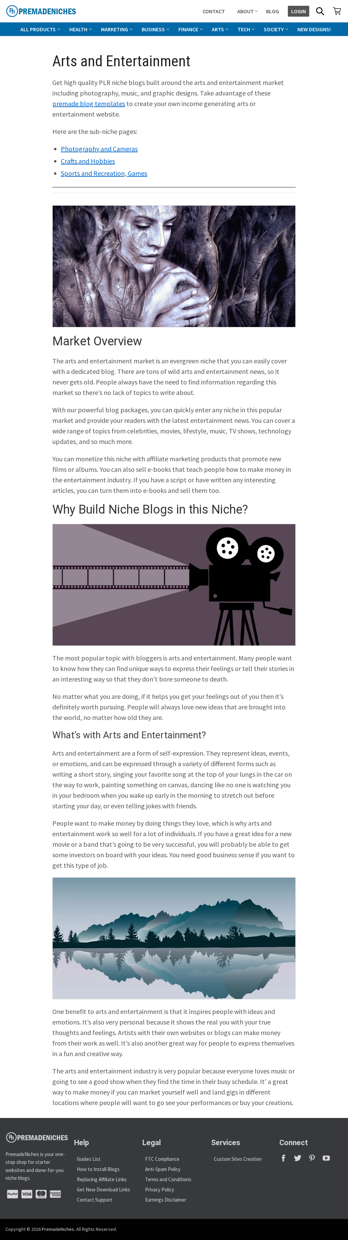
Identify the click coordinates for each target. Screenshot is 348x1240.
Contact (214, 11)
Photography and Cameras (99, 148)
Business (153, 29)
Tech (244, 29)
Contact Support (94, 1199)
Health (78, 29)
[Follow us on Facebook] (286, 1160)
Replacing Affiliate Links (102, 1179)
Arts (218, 29)
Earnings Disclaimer (165, 1199)
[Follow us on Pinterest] (315, 1160)
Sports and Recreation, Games (104, 173)
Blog (272, 11)
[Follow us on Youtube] (328, 1160)
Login (298, 11)
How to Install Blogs (98, 1169)
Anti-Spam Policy (162, 1169)
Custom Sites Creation (238, 1159)
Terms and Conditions (168, 1179)
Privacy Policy (159, 1189)
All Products (38, 29)
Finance (188, 29)
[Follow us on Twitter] (301, 1160)
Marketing (114, 29)
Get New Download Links (103, 1189)
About (245, 11)
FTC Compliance (162, 1159)
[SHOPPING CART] (337, 11)
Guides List (89, 1159)
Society (274, 29)
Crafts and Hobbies (88, 161)
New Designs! (314, 29)
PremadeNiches (58, 1229)
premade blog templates (88, 103)
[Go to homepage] (56, 11)
